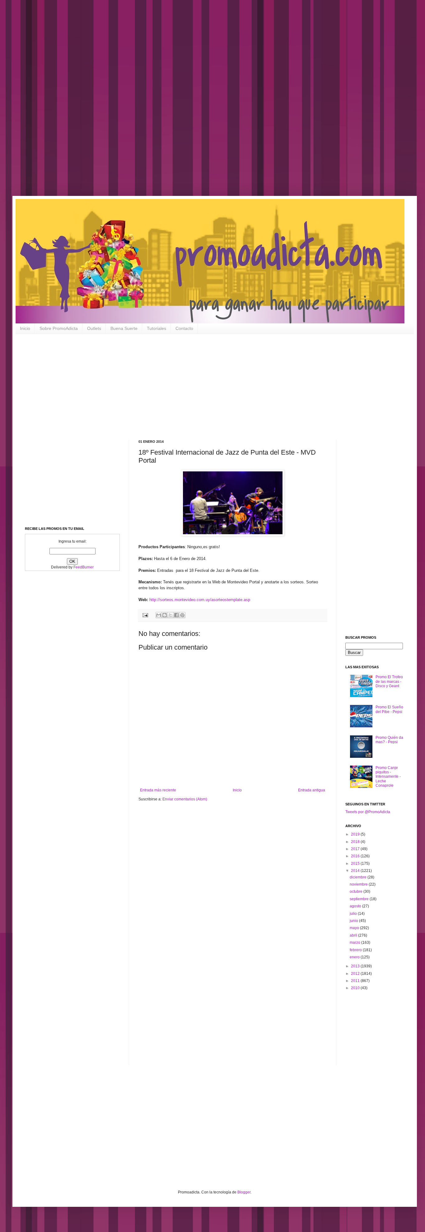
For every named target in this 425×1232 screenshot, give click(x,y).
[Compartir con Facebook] (176, 615)
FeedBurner (83, 567)
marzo (355, 942)
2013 (356, 966)
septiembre (360, 899)
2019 (356, 834)
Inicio (25, 328)
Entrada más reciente (158, 790)
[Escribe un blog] (164, 615)
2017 (356, 849)
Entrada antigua (311, 790)
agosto (356, 906)
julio (354, 913)
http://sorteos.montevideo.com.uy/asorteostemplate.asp (199, 599)
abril (354, 935)
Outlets (94, 328)
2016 (356, 856)
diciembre (358, 877)
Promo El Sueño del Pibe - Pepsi (389, 709)
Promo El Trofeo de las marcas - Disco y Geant (389, 681)
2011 (356, 981)
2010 (356, 988)
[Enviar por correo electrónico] (159, 615)
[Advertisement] (199, 102)
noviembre (359, 884)
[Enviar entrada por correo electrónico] (145, 615)
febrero (356, 950)
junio (354, 921)
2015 (356, 863)
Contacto (184, 328)
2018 (356, 842)
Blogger (243, 1192)
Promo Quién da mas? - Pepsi (389, 739)
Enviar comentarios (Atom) (184, 799)
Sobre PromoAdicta (59, 328)
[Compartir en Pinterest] (182, 615)
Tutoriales (156, 328)
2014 (356, 870)
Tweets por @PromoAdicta (367, 812)
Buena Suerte (124, 328)
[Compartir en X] (170, 615)
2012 (356, 973)
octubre (356, 891)
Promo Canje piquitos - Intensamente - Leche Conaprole (388, 777)
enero (355, 957)
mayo (355, 928)
